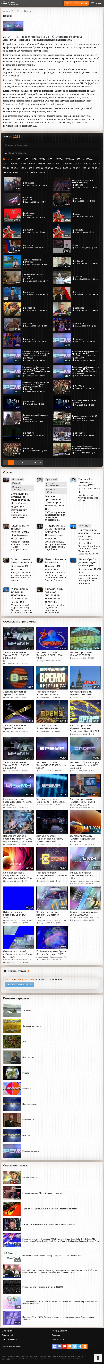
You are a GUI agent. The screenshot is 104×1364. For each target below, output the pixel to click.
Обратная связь (10, 1339)
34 (34, 462)
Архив (6, 11)
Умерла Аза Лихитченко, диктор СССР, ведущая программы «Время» (87, 482)
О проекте (7, 1331)
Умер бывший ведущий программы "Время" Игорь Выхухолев (20, 592)
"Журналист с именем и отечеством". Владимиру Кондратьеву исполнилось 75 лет (21, 528)
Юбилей (16, 483)
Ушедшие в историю (51, 490)
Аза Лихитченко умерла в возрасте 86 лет (88, 498)
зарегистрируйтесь (25, 979)
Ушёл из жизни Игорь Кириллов (21, 561)
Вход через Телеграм (21, 984)
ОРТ (17, 11)
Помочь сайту (9, 1335)
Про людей (17, 479)
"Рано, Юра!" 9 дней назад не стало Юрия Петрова (87, 562)
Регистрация (81, 3)
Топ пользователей (11, 1346)
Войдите (9, 979)
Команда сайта (59, 1331)
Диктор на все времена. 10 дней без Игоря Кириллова (89, 533)
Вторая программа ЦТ (69, 36)
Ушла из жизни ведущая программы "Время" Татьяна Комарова (55, 592)
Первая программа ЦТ (35, 36)
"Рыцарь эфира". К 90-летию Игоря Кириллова (56, 528)
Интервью (84, 526)
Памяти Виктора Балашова (55, 561)
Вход (68, 3)
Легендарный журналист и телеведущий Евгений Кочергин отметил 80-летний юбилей (21, 496)
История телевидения (18, 488)
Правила (56, 1335)
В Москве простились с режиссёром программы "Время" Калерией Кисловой (53, 499)
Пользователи (59, 1339)
